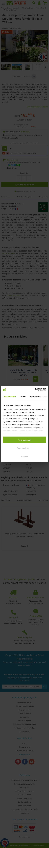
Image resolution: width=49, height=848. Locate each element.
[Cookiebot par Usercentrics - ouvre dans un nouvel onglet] (35, 389)
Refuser (24, 456)
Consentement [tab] (9, 396)
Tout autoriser (24, 440)
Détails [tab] (23, 396)
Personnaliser (23, 448)
